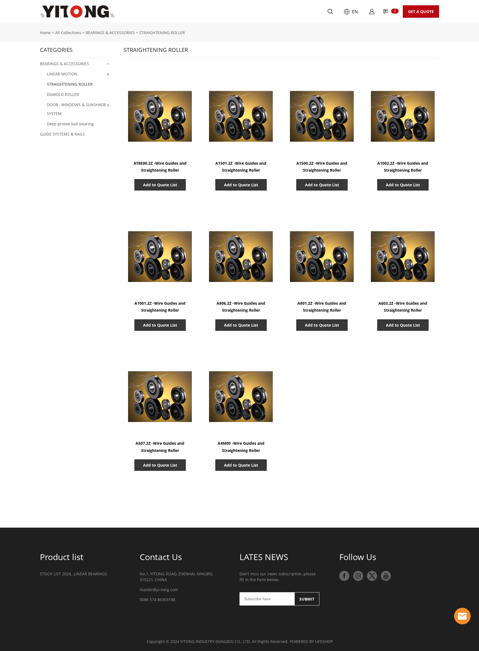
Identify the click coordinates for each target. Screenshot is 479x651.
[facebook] (344, 576)
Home (127, 11)
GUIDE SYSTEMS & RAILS (62, 134)
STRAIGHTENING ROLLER (162, 32)
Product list (61, 557)
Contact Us (221, 11)
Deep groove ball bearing (70, 123)
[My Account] (371, 12)
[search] (330, 12)
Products (156, 11)
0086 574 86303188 (157, 599)
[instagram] (358, 576)
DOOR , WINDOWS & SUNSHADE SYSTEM (76, 109)
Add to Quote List (160, 184)
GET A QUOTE (421, 11)
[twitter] (372, 576)
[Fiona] (462, 616)
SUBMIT (306, 599)
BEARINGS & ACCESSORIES (110, 32)
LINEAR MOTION (62, 74)
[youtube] (386, 576)
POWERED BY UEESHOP (311, 641)
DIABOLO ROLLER (63, 94)
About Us (188, 11)
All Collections (68, 32)
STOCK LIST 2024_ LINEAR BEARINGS (73, 573)
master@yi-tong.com (159, 589)
